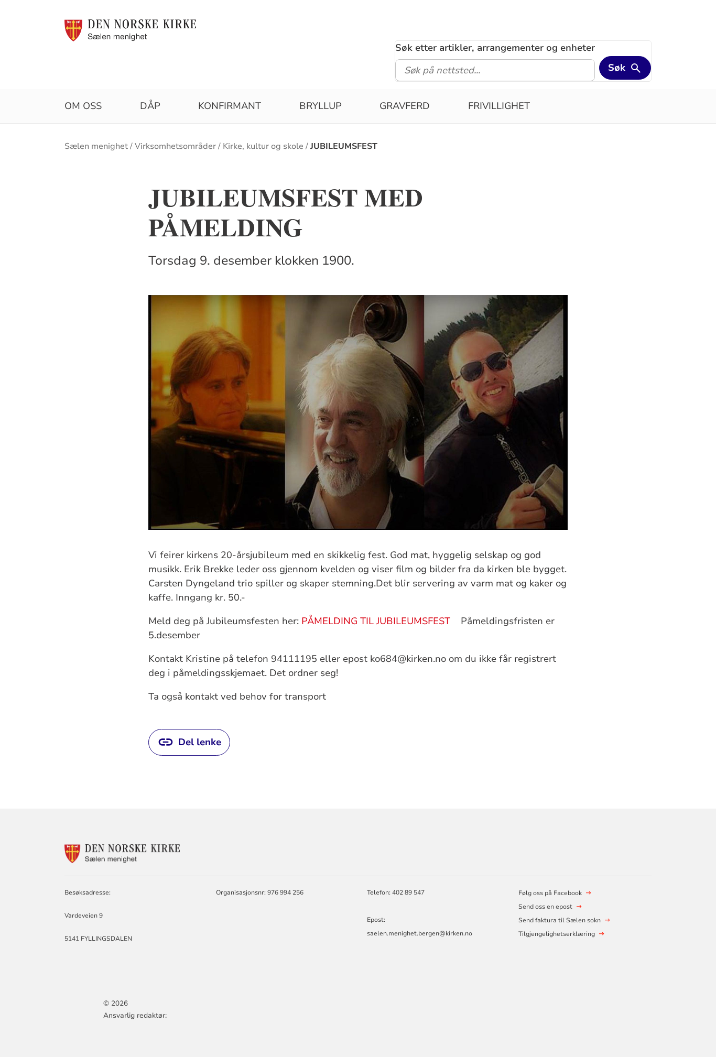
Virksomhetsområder (175, 146)
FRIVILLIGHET (499, 106)
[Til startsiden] (130, 30)
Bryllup (320, 106)
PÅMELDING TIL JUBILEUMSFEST (375, 621)
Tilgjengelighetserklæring (556, 934)
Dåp (150, 106)
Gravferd (404, 106)
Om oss (83, 106)
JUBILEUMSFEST (343, 146)
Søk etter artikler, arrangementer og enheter (495, 47)
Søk (616, 67)
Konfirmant (229, 106)
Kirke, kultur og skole (263, 146)
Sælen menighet (96, 146)
